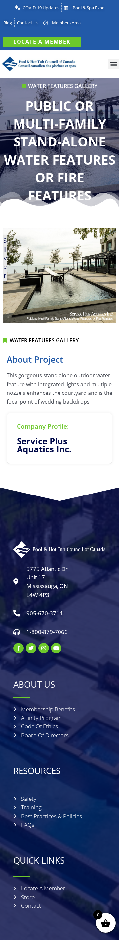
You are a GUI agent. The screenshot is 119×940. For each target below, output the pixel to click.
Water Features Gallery (62, 85)
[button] (113, 64)
